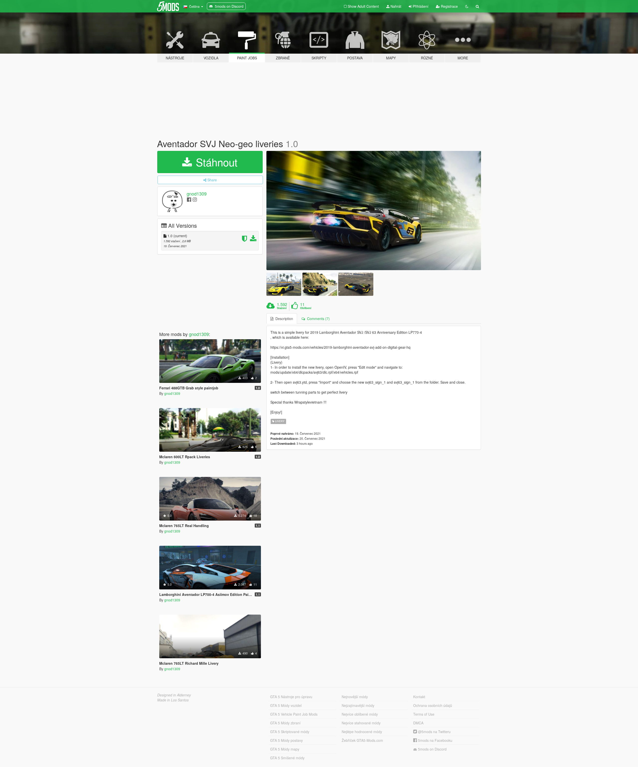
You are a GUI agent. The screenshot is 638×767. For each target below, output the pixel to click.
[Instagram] (194, 199)
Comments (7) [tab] (317, 318)
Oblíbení (305, 308)
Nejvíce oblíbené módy (360, 714)
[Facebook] (189, 199)
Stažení (282, 308)
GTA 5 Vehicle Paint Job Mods (294, 714)
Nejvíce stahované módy (361, 722)
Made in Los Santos (173, 699)
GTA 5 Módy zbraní (285, 722)
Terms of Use (423, 714)
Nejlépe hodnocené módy (362, 731)
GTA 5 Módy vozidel (286, 705)
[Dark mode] (467, 6)
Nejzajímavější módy (358, 705)
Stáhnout (215, 161)
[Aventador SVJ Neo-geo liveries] (373, 210)
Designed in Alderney (174, 694)
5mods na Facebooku (434, 740)
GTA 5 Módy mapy (284, 749)
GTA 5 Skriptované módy (289, 731)
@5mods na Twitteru (434, 731)
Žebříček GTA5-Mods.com (362, 740)
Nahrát (395, 6)
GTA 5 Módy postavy (286, 740)
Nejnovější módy (355, 696)
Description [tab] (283, 318)
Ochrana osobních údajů (432, 705)
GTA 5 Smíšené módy (287, 757)
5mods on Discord (432, 749)
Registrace (449, 6)
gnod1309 (197, 193)
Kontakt (419, 696)
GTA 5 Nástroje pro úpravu (291, 696)
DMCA (418, 722)
